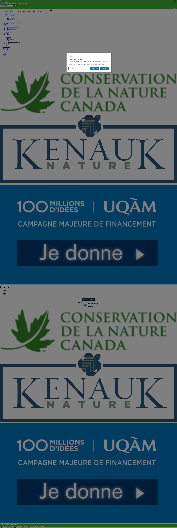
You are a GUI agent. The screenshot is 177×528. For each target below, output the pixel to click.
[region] (89, 62)
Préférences (73, 68)
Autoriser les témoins (94, 68)
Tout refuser (104, 68)
